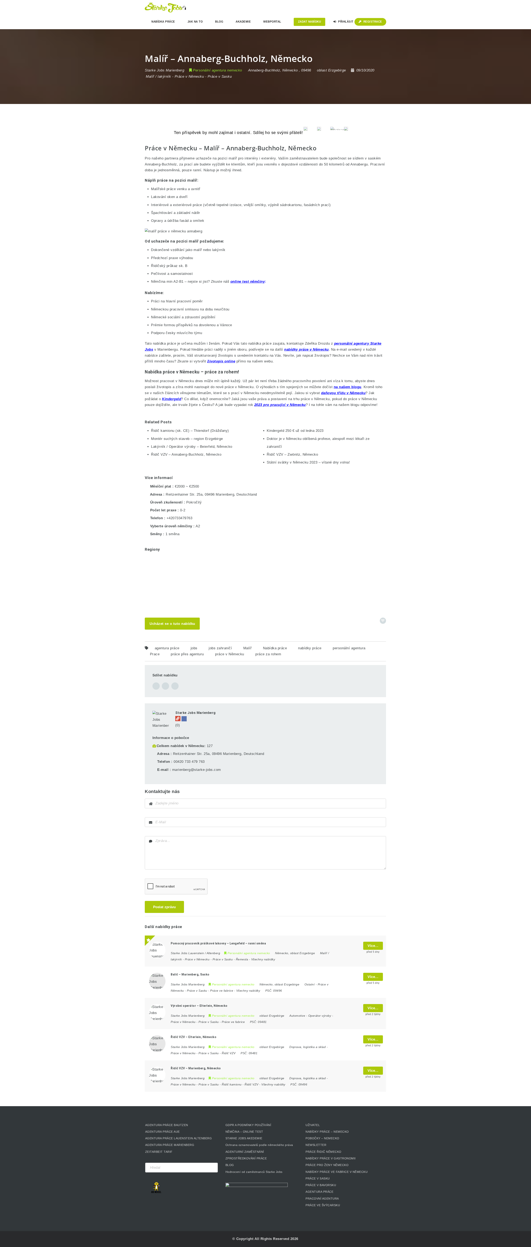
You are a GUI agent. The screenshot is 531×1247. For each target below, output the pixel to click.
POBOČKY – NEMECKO (322, 1138)
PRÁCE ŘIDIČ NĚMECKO (323, 1151)
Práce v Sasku (220, 76)
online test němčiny (247, 282)
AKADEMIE (243, 21)
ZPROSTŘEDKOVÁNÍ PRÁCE (246, 1158)
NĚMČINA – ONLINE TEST (244, 1131)
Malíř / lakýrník (158, 76)
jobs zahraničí (220, 648)
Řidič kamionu (232, 1084)
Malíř (247, 648)
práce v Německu (229, 654)
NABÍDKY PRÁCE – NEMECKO (327, 1131)
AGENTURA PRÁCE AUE (162, 1131)
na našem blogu (347, 387)
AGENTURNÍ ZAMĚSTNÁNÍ (244, 1151)
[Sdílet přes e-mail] (165, 686)
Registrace (372, 21)
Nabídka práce (275, 648)
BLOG (229, 1165)
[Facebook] (184, 718)
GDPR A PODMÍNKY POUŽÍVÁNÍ (248, 1125)
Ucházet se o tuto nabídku (172, 624)
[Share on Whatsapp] (175, 686)
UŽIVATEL (313, 1125)
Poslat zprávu (164, 907)
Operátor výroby (319, 1015)
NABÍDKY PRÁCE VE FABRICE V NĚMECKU (337, 1171)
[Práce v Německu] (165, 7)
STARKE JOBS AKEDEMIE (243, 1138)
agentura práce (167, 648)
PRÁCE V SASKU (318, 1178)
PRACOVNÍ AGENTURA (322, 1198)
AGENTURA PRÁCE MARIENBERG (169, 1145)
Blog (219, 21)
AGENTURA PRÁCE (319, 1191)
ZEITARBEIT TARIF (159, 1151)
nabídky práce (310, 648)
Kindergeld (171, 399)
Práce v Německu (189, 76)
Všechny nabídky (263, 959)
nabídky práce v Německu (306, 349)
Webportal (272, 21)
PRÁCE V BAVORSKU (321, 1185)
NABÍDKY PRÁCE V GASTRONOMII (331, 1158)
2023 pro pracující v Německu (280, 405)
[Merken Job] (383, 621)
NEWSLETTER (316, 1145)
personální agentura (349, 648)
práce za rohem (268, 654)
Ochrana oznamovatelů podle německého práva (259, 1145)
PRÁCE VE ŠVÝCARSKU (323, 1205)
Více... (373, 946)
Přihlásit (345, 21)
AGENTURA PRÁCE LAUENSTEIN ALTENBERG (178, 1138)
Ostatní (309, 984)
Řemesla (242, 959)
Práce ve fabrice (221, 990)
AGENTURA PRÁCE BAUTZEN (166, 1125)
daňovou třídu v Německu (343, 393)
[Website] (177, 718)
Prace (155, 654)
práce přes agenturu (187, 654)
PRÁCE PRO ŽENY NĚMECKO (327, 1165)
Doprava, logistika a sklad (307, 1047)
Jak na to (195, 21)
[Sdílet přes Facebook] (156, 686)
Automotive (297, 1015)
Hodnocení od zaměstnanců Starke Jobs (254, 1171)
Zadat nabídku (309, 21)
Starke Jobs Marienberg (195, 713)
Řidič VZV (229, 1053)
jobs (194, 648)
